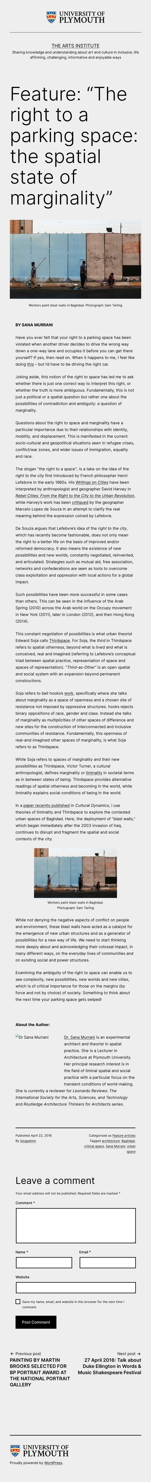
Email (85, 1252)
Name (22, 1252)
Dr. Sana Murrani (79, 1037)
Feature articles (123, 1135)
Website (22, 1277)
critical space (94, 1146)
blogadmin (28, 1141)
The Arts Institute (75, 46)
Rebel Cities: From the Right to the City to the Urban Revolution (75, 495)
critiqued (80, 502)
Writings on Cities (92, 482)
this (30, 364)
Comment (25, 1203)
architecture (111, 1141)
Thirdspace (59, 640)
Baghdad (128, 1141)
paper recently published (46, 805)
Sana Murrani (115, 1146)
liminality (94, 772)
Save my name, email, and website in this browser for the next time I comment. (73, 1304)
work (68, 693)
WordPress (53, 1463)
